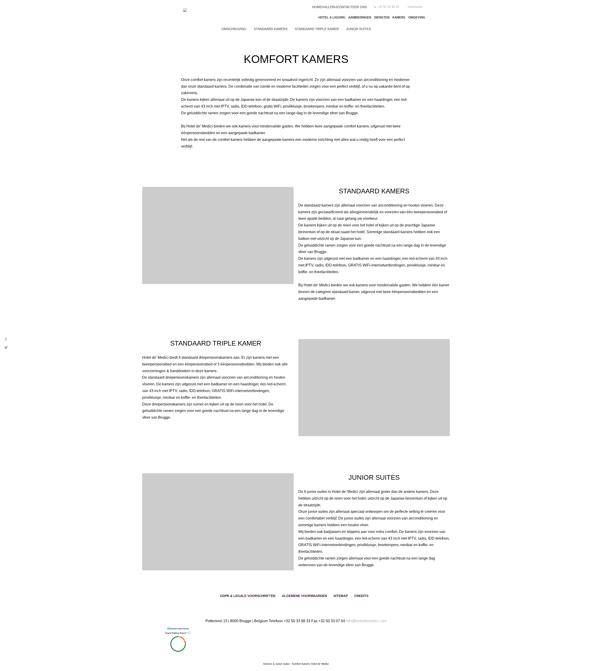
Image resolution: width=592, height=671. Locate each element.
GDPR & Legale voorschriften (247, 596)
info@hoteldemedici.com (366, 621)
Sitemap (340, 596)
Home (317, 7)
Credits (361, 596)
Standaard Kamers (270, 29)
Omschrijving (234, 29)
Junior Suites (358, 29)
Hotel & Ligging (331, 17)
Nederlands (415, 7)
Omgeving (416, 17)
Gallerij (329, 7)
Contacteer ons (352, 7)
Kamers (398, 17)
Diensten (381, 17)
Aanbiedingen (359, 17)
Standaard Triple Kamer (317, 29)
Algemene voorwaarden (304, 596)
